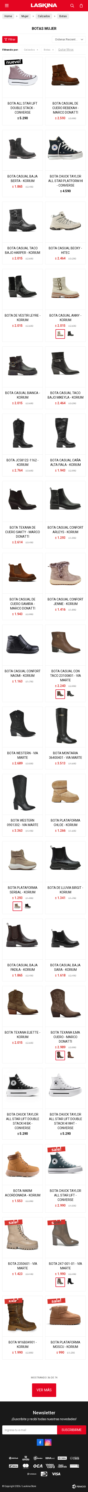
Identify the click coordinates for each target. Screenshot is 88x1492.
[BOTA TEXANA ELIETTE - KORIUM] (22, 1006)
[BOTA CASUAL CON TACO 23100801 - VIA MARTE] (65, 645)
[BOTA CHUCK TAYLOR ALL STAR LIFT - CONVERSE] (65, 1164)
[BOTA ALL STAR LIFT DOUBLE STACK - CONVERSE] (22, 77)
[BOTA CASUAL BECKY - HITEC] (65, 222)
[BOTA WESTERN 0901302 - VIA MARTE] (22, 794)
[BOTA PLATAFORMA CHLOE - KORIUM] (65, 794)
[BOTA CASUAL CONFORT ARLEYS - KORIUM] (65, 501)
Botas (47, 49)
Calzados (29, 49)
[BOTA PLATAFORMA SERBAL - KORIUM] (22, 861)
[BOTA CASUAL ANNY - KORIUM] (65, 289)
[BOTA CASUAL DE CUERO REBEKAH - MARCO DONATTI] (65, 77)
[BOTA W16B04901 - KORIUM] (22, 1316)
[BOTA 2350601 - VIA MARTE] (22, 1237)
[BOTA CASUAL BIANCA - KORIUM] (22, 366)
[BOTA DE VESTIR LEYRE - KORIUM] (22, 289)
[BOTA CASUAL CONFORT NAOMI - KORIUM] (22, 645)
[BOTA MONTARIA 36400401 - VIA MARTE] (65, 727)
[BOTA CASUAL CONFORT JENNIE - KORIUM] (65, 573)
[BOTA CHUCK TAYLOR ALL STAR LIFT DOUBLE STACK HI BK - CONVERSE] (22, 1088)
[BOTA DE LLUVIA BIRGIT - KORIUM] (65, 861)
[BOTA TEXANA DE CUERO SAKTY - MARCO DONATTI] (22, 501)
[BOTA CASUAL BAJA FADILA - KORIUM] (22, 939)
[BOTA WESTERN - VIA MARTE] (22, 727)
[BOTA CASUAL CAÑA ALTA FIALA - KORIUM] (65, 434)
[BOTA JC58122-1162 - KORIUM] (22, 434)
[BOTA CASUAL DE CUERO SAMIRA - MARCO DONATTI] (22, 573)
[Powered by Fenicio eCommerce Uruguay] (79, 1486)
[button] (72, 5)
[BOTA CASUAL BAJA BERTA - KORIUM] (22, 150)
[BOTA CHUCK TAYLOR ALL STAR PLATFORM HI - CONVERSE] (65, 150)
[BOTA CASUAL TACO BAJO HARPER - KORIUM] (22, 222)
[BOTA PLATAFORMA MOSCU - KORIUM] (65, 1316)
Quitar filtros (66, 49)
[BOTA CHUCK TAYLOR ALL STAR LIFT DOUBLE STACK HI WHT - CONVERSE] (65, 1088)
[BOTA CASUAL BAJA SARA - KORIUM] (65, 939)
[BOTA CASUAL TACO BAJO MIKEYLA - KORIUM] (65, 366)
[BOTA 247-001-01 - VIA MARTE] (65, 1237)
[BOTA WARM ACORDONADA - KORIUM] (22, 1164)
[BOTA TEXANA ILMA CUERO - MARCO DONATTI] (65, 1006)
